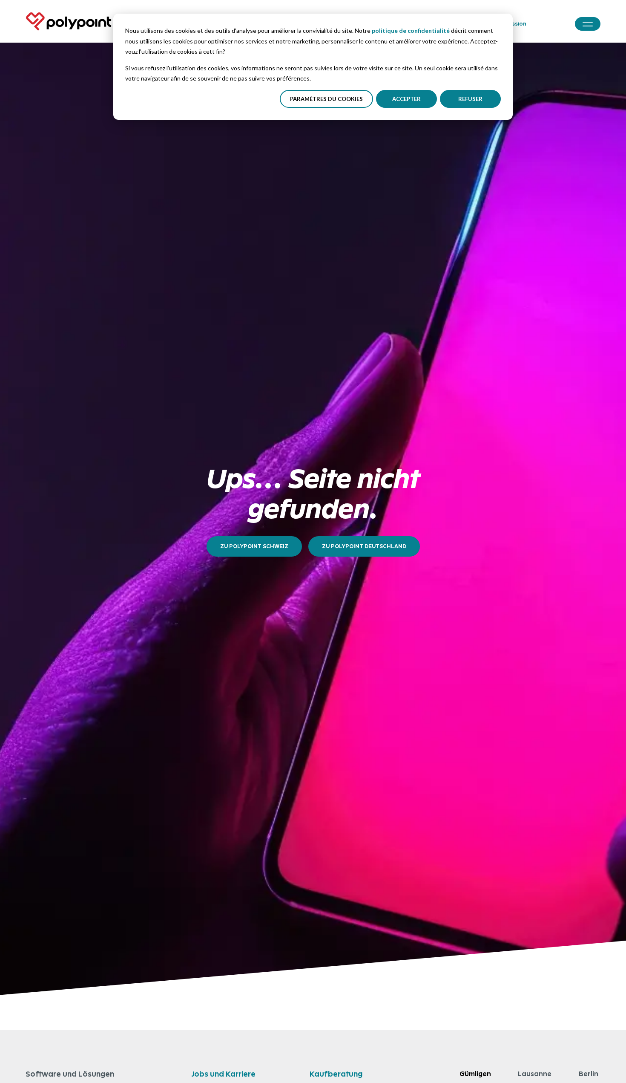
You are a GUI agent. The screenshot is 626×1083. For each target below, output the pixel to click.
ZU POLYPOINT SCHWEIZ (254, 546)
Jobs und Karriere (223, 1074)
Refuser (470, 98)
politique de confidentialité (411, 30)
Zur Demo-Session (501, 23)
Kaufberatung (336, 1074)
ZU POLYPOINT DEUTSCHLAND (364, 546)
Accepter (406, 98)
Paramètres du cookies (326, 98)
